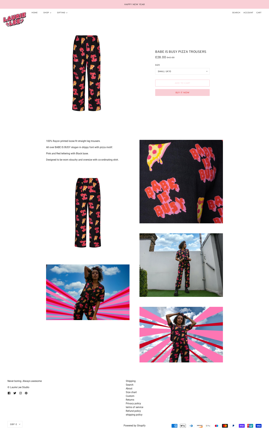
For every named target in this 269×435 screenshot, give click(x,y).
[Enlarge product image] (86, 73)
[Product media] (88, 212)
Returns (130, 399)
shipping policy (134, 414)
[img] (9, 393)
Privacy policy (133, 403)
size (157, 65)
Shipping (131, 381)
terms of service (134, 407)
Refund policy (133, 410)
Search (236, 12)
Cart (259, 12)
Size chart (131, 392)
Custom (130, 396)
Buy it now (182, 92)
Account (248, 12)
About (129, 388)
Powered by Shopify (135, 425)
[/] (14, 19)
